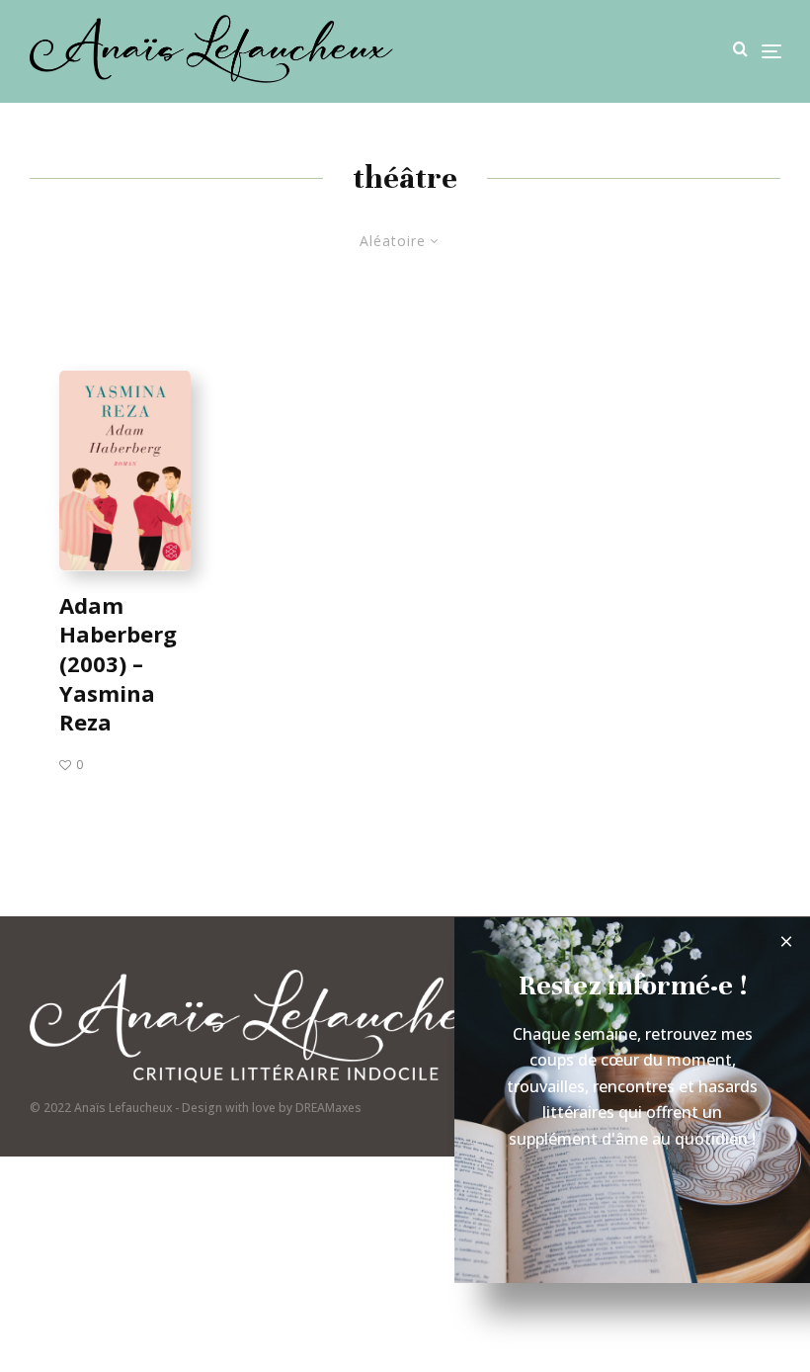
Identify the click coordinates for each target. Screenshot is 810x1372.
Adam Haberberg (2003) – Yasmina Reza (118, 663)
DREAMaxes (328, 1107)
